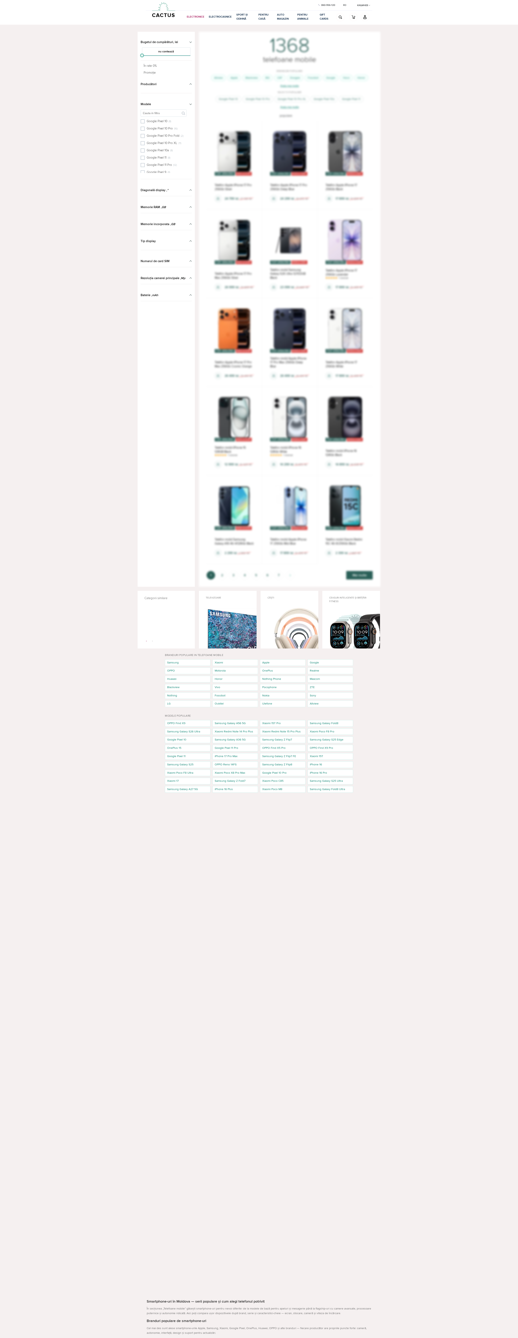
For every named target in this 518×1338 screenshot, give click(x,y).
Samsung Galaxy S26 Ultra (183, 731)
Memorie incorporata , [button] (158, 224)
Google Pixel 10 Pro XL (292, 99)
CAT (279, 77)
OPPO (171, 670)
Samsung (173, 662)
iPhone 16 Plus (224, 789)
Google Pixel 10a (324, 99)
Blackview (251, 77)
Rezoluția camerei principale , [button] (163, 278)
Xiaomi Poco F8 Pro (322, 731)
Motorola (220, 670)
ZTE (312, 687)
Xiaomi (219, 662)
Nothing (172, 695)
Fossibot (313, 77)
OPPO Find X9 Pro (321, 748)
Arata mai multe (289, 85)
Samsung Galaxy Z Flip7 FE (279, 756)
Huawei (171, 679)
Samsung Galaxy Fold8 (324, 723)
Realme (314, 670)
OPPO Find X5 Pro (274, 748)
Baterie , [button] (149, 295)
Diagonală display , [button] (154, 190)
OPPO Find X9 (176, 723)
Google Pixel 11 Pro (226, 748)
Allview (218, 77)
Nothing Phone (271, 679)
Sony (313, 695)
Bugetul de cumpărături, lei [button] (159, 42)
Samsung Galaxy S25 (180, 764)
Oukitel (219, 703)
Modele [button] (146, 104)
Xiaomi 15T (316, 756)
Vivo (217, 687)
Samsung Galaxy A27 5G (182, 789)
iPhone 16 (316, 764)
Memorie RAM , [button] (153, 207)
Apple (234, 77)
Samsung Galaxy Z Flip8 (277, 764)
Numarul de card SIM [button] (155, 261)
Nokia (265, 695)
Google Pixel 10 (228, 99)
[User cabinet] (365, 17)
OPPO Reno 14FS (226, 764)
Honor (361, 77)
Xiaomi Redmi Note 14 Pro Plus (234, 731)
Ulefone (267, 703)
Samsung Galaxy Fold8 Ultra (327, 789)
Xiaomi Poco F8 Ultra (180, 772)
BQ (267, 77)
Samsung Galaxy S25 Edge (326, 739)
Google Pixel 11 (351, 99)
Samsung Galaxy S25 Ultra (326, 781)
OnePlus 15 (174, 748)
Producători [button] (149, 84)
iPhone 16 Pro (318, 772)
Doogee (295, 77)
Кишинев (363, 5)
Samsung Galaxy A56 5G (230, 723)
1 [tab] (146, 641)
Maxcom (315, 679)
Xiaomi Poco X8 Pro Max (230, 772)
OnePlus (267, 670)
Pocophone (269, 687)
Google (330, 77)
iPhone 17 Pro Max (226, 756)
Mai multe (359, 575)
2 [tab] (153, 641)
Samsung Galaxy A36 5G (230, 739)
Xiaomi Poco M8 (272, 789)
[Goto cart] (353, 17)
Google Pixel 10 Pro (258, 99)
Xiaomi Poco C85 (272, 781)
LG (169, 703)
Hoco (346, 77)
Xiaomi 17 (173, 781)
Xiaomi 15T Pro (271, 723)
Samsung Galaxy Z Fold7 (230, 781)
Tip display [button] (148, 241)
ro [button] (344, 5)
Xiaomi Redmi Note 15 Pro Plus (281, 731)
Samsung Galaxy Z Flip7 (277, 739)
